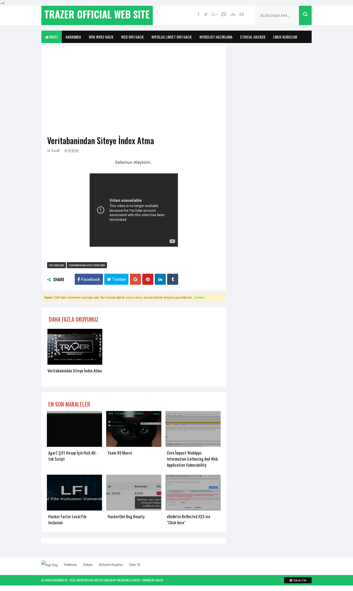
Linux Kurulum (285, 37)
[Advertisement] (133, 92)
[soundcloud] (232, 14)
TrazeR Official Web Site (89, 580)
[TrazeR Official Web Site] (52, 564)
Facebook (90, 279)
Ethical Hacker (252, 37)
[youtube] (241, 14)
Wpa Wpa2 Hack (101, 37)
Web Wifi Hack (132, 37)
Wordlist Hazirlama (215, 37)
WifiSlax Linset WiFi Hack (171, 37)
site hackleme (56, 265)
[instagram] (224, 14)
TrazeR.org (123, 580)
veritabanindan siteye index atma (87, 265)
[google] (214, 14)
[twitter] (205, 14)
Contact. (199, 297)
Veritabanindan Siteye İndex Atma (100, 140)
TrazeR (136, 580)
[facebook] (198, 14)
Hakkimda (73, 37)
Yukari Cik (299, 580)
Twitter (118, 279)
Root (53, 37)
